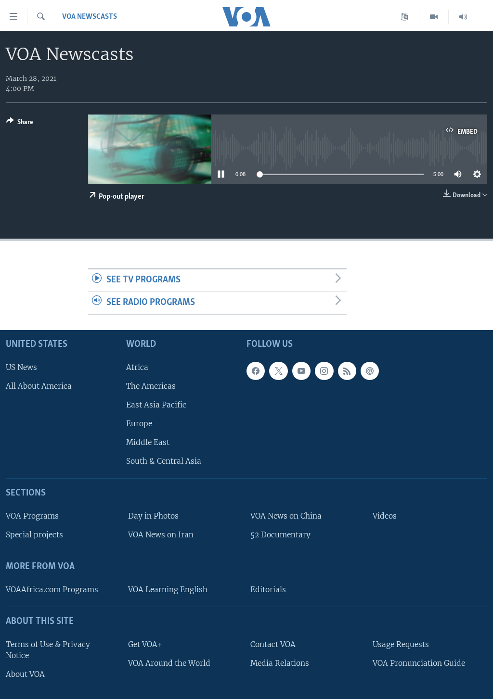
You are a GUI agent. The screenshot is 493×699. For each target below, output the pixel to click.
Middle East (147, 442)
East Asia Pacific (156, 404)
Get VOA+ (145, 643)
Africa (137, 366)
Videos (385, 516)
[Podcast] (370, 370)
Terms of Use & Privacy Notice (48, 649)
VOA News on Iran (161, 534)
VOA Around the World (169, 662)
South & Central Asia (163, 461)
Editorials (268, 589)
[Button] (19, 123)
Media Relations (279, 662)
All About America (39, 385)
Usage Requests (401, 643)
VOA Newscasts (89, 17)
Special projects (34, 534)
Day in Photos (153, 516)
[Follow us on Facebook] (255, 370)
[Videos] (434, 17)
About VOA (25, 673)
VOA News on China (286, 516)
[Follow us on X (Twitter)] (278, 370)
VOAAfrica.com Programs (52, 589)
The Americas (151, 385)
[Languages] (404, 17)
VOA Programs (32, 516)
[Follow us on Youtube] (301, 370)
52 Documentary (280, 534)
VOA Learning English (168, 589)
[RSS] (347, 370)
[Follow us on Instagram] (324, 370)
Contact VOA (273, 643)
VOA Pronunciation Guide (419, 662)
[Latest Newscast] (463, 17)
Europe (139, 423)
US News (21, 366)
